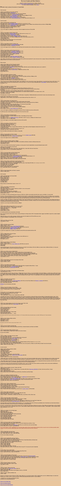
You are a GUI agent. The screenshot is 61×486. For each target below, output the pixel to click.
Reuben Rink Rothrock (16, 401)
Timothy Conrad (28, 135)
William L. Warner (13, 228)
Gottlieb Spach (24, 376)
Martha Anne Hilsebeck (17, 280)
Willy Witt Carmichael (14, 56)
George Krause (12, 34)
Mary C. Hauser (14, 338)
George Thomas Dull (16, 226)
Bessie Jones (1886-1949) (34, 369)
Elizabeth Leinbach (13, 33)
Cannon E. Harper (25, 388)
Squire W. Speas (15, 156)
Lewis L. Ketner (13, 377)
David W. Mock (14, 69)
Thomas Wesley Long (24, 456)
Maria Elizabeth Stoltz (15, 44)
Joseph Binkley (14, 15)
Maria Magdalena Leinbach (13, 23)
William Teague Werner (15, 117)
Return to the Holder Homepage (5, 483)
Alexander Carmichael (15, 51)
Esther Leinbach (14, 35)
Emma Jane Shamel (32, 455)
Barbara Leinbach (14, 24)
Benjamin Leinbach (17, 36)
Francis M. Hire (12, 267)
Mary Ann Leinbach (13, 17)
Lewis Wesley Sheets (15, 266)
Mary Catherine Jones (16, 378)
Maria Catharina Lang (14, 16)
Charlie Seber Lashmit (12, 468)
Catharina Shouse (13, 25)
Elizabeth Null (13, 12)
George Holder (43, 82)
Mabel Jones (15, 424)
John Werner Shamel (15, 14)
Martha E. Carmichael (16, 57)
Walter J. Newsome (13, 379)
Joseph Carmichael (16, 52)
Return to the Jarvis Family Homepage (6, 484)
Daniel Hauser (13, 45)
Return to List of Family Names (5, 481)
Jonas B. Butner (16, 304)
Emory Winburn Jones (14, 108)
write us (37, 4)
